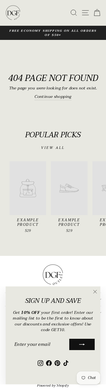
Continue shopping (52, 97)
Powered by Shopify (53, 385)
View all (53, 148)
